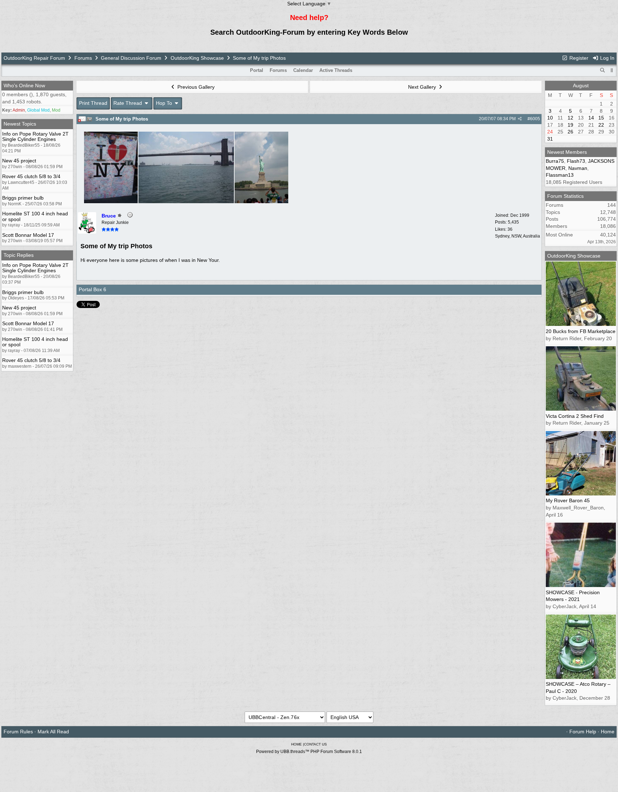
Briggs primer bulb (23, 198)
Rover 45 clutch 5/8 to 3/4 (31, 176)
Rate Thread (128, 103)
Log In (606, 58)
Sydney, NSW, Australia (517, 236)
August (581, 85)
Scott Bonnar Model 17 (28, 235)
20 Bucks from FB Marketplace (580, 331)
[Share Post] (520, 119)
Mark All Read (53, 731)
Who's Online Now (24, 85)
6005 (535, 118)
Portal (256, 70)
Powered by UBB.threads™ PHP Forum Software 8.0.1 (309, 751)
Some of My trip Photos (121, 119)
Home (607, 731)
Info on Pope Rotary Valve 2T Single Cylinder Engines (35, 136)
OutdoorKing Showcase (197, 58)
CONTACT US (315, 744)
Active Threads (335, 70)
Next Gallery (422, 87)
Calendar (303, 70)
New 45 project (19, 160)
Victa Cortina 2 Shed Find (575, 416)
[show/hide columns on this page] (612, 70)
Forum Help (582, 731)
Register (578, 58)
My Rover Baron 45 (568, 500)
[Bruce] (87, 232)
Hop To (164, 103)
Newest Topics (20, 124)
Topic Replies (19, 255)
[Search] (602, 70)
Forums (83, 58)
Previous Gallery (195, 87)
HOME (296, 744)
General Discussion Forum (131, 58)
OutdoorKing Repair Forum (34, 58)
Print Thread (93, 103)
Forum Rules (18, 731)
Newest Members (567, 152)
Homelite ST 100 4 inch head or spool (35, 216)
